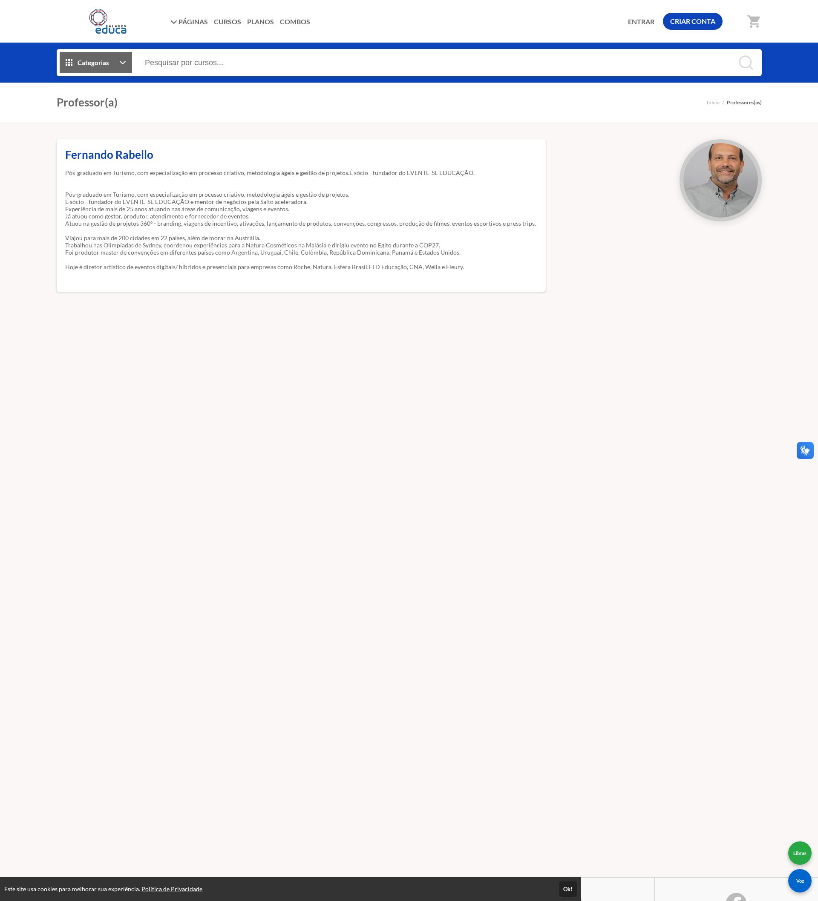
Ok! (568, 889)
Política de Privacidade (171, 888)
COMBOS (295, 21)
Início (713, 102)
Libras (799, 853)
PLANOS (260, 21)
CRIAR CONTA (692, 21)
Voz (800, 881)
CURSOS (227, 21)
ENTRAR (641, 21)
